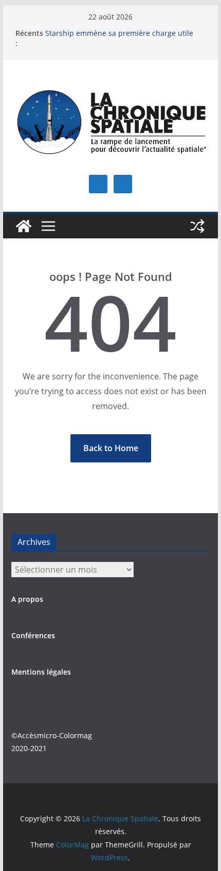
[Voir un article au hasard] (197, 226)
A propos (27, 599)
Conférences (33, 635)
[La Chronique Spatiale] (23, 226)
